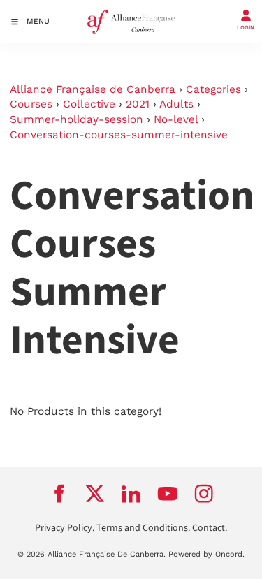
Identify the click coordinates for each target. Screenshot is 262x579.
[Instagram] (204, 493)
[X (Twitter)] (95, 493)
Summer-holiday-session (76, 119)
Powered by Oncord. (206, 554)
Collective (89, 104)
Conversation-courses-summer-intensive (119, 135)
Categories (213, 89)
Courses (31, 104)
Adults (176, 104)
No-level (176, 119)
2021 (138, 104)
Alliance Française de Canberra (92, 89)
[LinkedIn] (131, 493)
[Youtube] (167, 493)
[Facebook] (58, 493)
